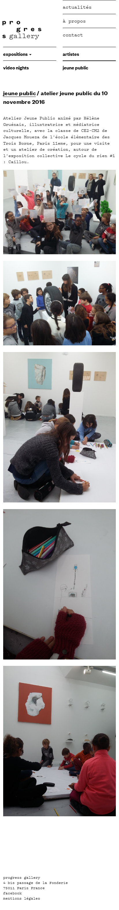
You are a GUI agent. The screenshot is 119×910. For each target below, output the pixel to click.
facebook (12, 893)
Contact (73, 35)
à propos (74, 21)
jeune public (75, 67)
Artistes (71, 54)
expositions (16, 54)
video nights (16, 67)
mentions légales (21, 898)
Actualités (77, 7)
